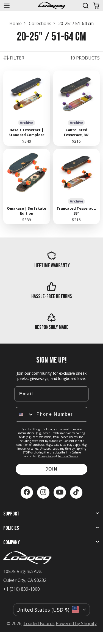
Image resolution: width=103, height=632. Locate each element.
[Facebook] (27, 492)
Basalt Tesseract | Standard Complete (26, 108)
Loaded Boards (39, 623)
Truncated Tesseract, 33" (76, 186)
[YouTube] (60, 492)
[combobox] (25, 414)
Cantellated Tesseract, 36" (76, 108)
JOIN (51, 469)
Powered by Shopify (76, 623)
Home (15, 23)
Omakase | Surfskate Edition (26, 186)
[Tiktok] (76, 492)
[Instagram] (43, 492)
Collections (40, 23)
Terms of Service (68, 456)
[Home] (51, 5)
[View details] (51, 259)
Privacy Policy (46, 456)
